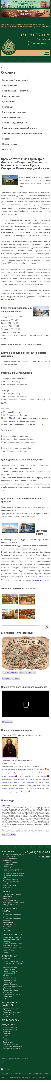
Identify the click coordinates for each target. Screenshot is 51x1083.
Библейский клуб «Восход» (9, 925)
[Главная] (9, 47)
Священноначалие (11, 96)
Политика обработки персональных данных (15, 1059)
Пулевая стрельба (10, 974)
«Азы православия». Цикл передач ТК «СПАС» (13, 904)
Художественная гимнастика (9, 981)
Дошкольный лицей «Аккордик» (10, 1009)
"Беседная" (24, 792)
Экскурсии (7, 930)
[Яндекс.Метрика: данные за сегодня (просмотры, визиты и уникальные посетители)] (7, 1070)
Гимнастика (7, 996)
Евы (48, 785)
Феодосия (35, 773)
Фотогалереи (8, 1042)
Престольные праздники (14, 112)
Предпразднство (7, 769)
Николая (14, 785)
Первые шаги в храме (11, 900)
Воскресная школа (9, 909)
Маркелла (11, 776)
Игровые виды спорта (11, 994)
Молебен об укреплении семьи (23, 418)
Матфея (4, 782)
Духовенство (8, 101)
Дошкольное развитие (10, 1003)
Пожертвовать (39, 43)
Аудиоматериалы (10, 1028)
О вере (6, 891)
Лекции (5, 1040)
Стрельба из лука (10, 972)
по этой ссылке (7, 300)
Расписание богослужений (15, 80)
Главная (4, 68)
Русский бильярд (10, 984)
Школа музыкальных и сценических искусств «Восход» (12, 940)
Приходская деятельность (15, 123)
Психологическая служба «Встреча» (19, 128)
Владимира (30, 782)
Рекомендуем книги (10, 1044)
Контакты (43, 38)
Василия (21, 779)
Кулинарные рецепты (11, 1048)
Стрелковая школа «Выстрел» (10, 991)
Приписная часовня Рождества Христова (22, 133)
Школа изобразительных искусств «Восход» (12, 945)
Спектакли (7, 1034)
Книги (5, 1038)
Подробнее (7, 722)
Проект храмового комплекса (16, 91)
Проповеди (7, 107)
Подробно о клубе (27, 672)
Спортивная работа (9, 957)
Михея (42, 769)
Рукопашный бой (9, 970)
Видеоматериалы (10, 1030)
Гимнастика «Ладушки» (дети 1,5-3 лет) (12, 1013)
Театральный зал (9, 922)
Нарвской (35, 792)
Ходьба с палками (10, 978)
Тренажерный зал (10, 968)
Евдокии (11, 788)
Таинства (6, 898)
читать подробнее (40, 580)
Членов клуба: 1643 (10, 678)
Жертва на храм (9, 144)
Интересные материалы (12, 1046)
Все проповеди (8, 834)
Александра (32, 788)
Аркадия (44, 776)
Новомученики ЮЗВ (11, 117)
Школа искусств (12, 934)
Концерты (6, 1032)
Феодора (21, 788)
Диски (5, 1036)
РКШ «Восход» (10, 1020)
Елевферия (36, 785)
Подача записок (9, 86)
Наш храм (8, 851)
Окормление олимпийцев (13, 962)
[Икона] (10, 757)
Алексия (16, 782)
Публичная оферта (7, 1062)
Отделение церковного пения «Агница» (12, 949)
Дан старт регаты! (10, 672)
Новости (6, 139)
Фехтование (7, 976)
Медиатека (8, 1024)
